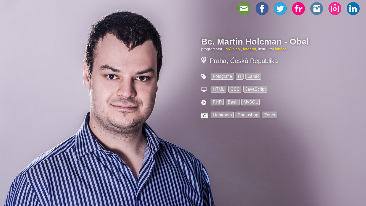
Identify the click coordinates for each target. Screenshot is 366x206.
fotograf (249, 49)
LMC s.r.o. (232, 49)
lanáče (280, 49)
